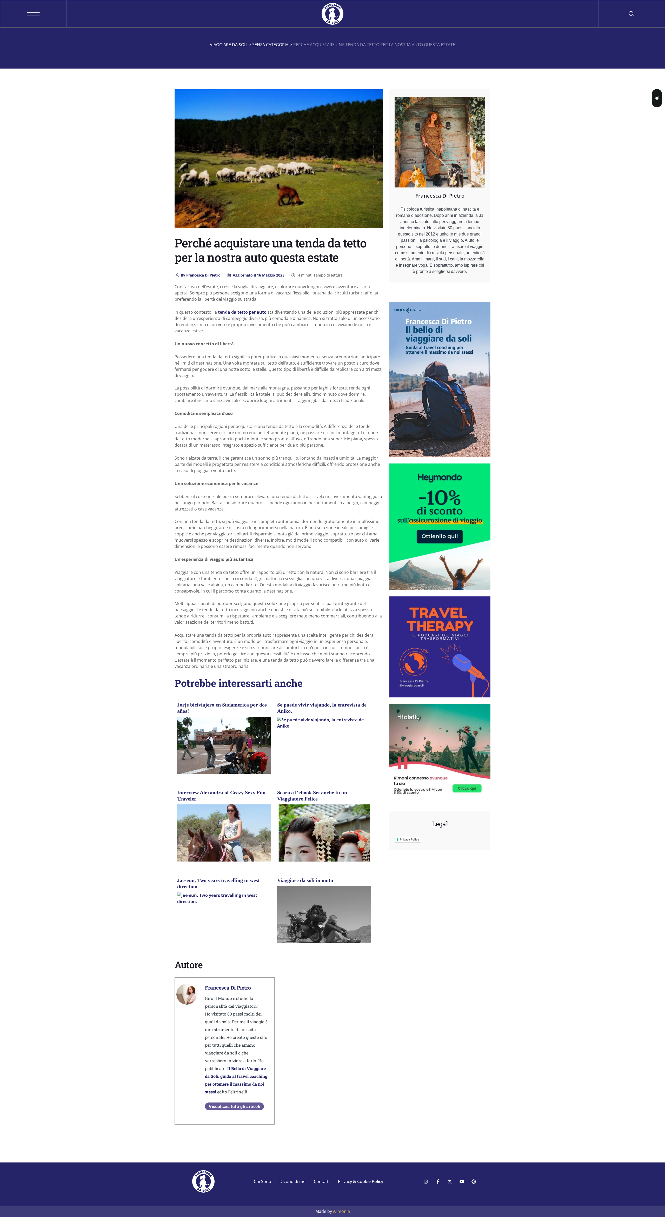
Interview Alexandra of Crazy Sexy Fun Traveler (221, 796)
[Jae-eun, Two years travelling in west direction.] (224, 898)
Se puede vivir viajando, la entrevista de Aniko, (322, 708)
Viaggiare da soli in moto (305, 880)
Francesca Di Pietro (201, 275)
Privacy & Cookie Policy (360, 1181)
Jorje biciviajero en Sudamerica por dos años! (222, 708)
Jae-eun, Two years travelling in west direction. (218, 883)
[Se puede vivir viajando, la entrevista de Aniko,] (324, 722)
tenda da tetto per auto (242, 312)
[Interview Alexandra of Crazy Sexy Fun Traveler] (224, 839)
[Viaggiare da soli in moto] (324, 921)
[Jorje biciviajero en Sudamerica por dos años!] (224, 751)
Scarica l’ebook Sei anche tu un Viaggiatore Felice (312, 796)
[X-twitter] (449, 1181)
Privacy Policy (409, 839)
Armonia (341, 1211)
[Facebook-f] (437, 1181)
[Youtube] (461, 1181)
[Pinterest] (473, 1181)
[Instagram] (425, 1181)
